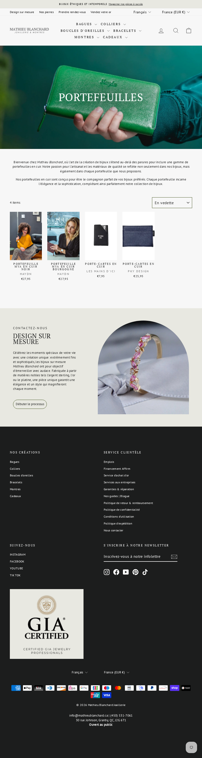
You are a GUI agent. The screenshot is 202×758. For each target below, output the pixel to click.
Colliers (111, 24)
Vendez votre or (101, 12)
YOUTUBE (16, 568)
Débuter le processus (30, 404)
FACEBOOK (17, 561)
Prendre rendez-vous (72, 12)
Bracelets (125, 30)
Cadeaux (113, 37)
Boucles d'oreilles (83, 30)
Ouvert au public (101, 724)
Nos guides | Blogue (116, 496)
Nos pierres (46, 12)
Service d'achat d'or (116, 475)
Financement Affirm (117, 468)
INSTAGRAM (17, 554)
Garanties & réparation (119, 489)
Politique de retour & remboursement (128, 503)
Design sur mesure (22, 12)
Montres (85, 37)
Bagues (84, 24)
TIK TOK (15, 575)
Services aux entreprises (119, 482)
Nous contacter (113, 530)
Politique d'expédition (118, 523)
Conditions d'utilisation (119, 516)
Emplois (109, 462)
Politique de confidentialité (122, 509)
